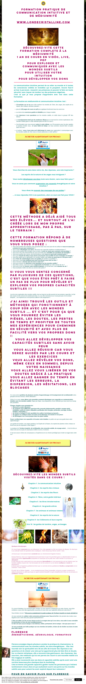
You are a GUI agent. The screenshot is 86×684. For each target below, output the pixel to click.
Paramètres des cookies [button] (56, 679)
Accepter (78, 679)
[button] (43, 36)
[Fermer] (84, 680)
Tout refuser (69, 679)
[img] (9, 536)
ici (76, 613)
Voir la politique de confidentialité (29, 682)
